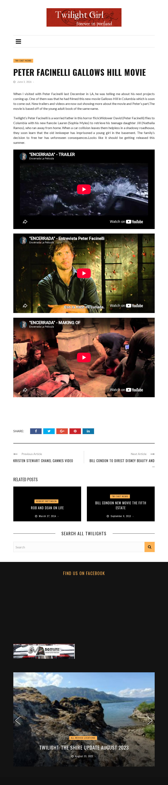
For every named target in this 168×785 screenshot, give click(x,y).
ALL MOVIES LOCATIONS (83, 738)
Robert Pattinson (46, 501)
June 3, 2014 (24, 82)
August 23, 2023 (84, 756)
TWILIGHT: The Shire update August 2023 (84, 747)
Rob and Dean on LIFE (47, 507)
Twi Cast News (23, 60)
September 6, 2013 (121, 516)
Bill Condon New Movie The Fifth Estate (120, 505)
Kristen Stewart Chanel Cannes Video (43, 460)
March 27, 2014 (48, 516)
